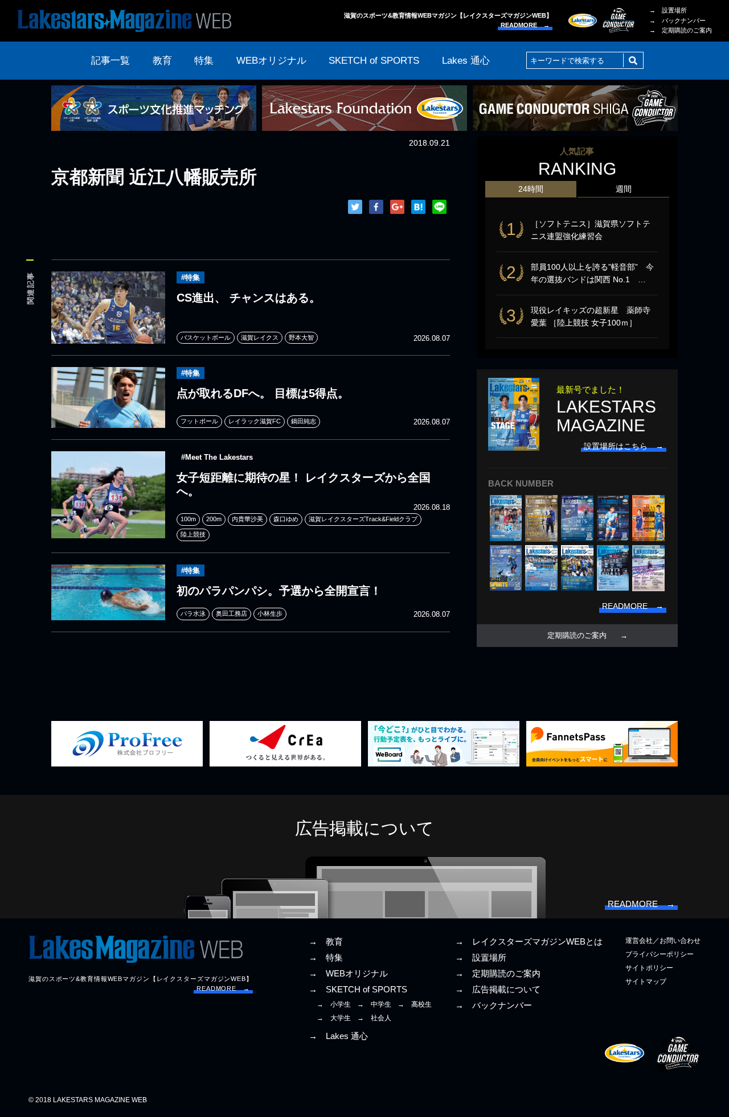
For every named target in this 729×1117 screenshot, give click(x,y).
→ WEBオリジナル (348, 973)
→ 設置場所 (668, 10)
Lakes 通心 (466, 60)
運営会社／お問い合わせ (663, 941)
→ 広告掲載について (497, 989)
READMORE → (525, 25)
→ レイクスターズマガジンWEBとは (529, 941)
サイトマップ (645, 982)
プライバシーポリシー (659, 954)
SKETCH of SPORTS (374, 60)
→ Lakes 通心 (338, 1036)
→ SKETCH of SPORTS (358, 989)
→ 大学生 (334, 1018)
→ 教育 (326, 941)
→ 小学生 (334, 1004)
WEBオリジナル (271, 60)
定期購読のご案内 (577, 636)
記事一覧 (110, 60)
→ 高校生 (415, 1004)
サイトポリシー (649, 968)
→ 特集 (326, 957)
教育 (162, 60)
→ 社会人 (374, 1018)
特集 (204, 60)
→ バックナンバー (677, 20)
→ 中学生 (374, 1004)
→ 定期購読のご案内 (680, 30)
